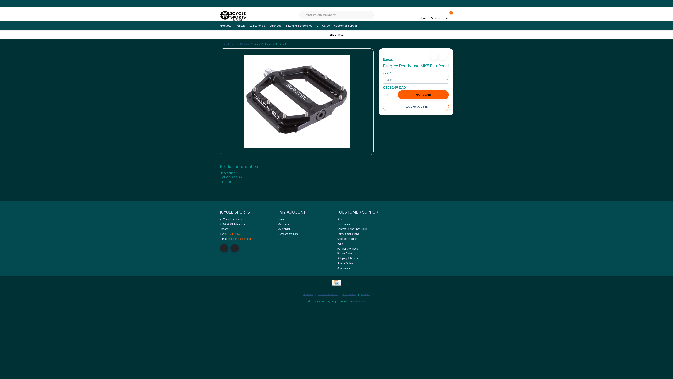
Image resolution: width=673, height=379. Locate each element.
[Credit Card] (336, 283)
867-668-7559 (232, 233)
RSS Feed (365, 294)
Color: (387, 72)
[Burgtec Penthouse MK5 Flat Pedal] (297, 101)
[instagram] (234, 248)
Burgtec (388, 59)
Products (225, 25)
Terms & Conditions (328, 294)
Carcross (275, 25)
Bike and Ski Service (299, 25)
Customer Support (346, 25)
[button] (434, 56)
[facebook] (224, 248)
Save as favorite (417, 106)
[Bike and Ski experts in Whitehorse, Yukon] (233, 14)
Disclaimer (308, 294)
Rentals (241, 25)
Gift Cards (323, 25)
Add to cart (423, 94)
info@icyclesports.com (240, 238)
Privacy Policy (349, 294)
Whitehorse (257, 25)
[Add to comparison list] (442, 56)
